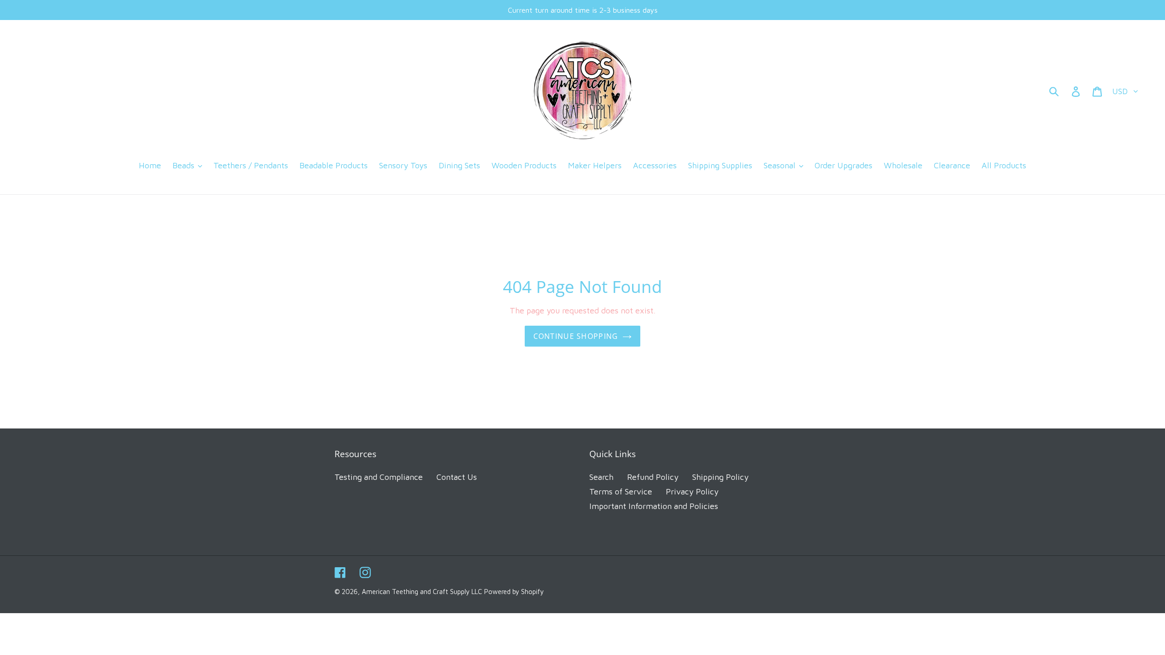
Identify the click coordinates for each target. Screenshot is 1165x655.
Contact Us (456, 477)
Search (601, 477)
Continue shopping (575, 336)
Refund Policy (653, 477)
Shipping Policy (720, 477)
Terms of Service (620, 491)
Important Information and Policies (653, 506)
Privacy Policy (692, 491)
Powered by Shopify (514, 591)
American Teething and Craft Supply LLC (422, 591)
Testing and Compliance (378, 477)
